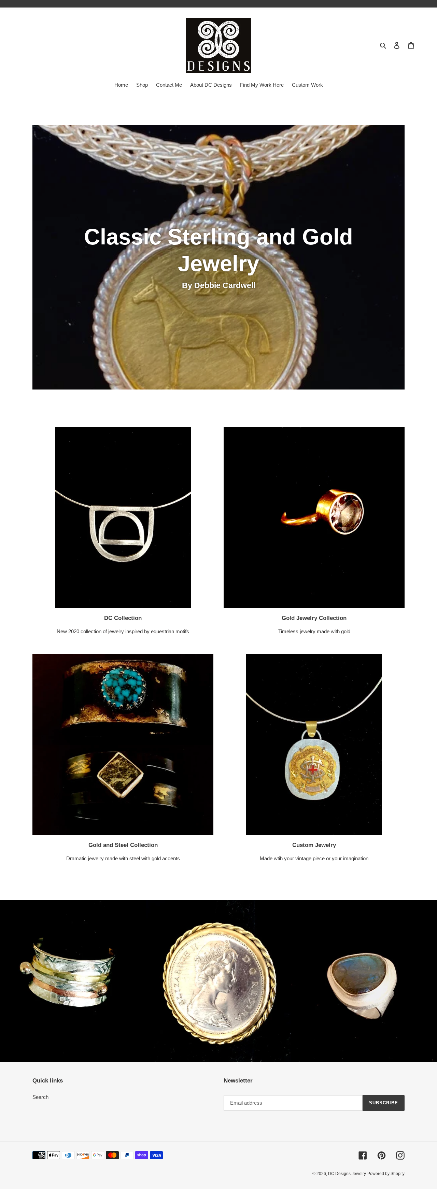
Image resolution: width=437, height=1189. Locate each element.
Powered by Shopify (386, 1173)
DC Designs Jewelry (347, 1173)
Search (40, 1097)
